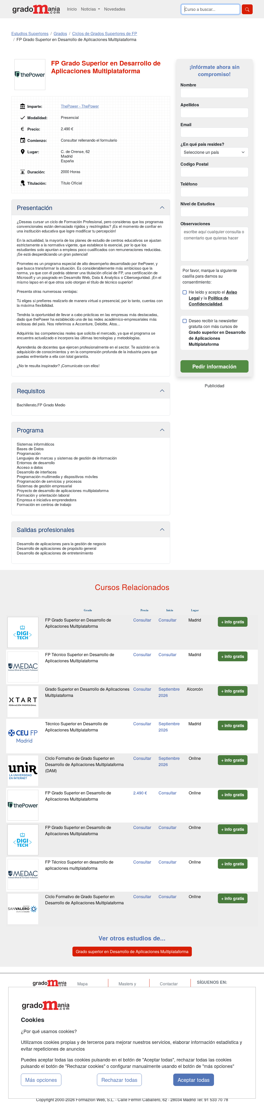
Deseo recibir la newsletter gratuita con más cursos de (217, 332)
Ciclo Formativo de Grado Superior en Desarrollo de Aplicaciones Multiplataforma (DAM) (84, 764)
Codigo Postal (194, 164)
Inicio (72, 9)
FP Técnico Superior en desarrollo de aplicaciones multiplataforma (79, 865)
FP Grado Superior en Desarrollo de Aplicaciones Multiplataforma (78, 623)
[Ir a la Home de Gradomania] (49, 983)
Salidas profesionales (46, 529)
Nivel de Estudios (197, 204)
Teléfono (188, 184)
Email (185, 124)
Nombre (188, 85)
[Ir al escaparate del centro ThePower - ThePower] (31, 74)
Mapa (82, 984)
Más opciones (41, 1079)
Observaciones (195, 224)
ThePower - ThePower (80, 106)
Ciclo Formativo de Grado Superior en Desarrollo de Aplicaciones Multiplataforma (84, 899)
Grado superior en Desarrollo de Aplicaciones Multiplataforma (132, 951)
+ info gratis (232, 622)
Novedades (114, 9)
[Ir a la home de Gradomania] (36, 9)
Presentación (34, 207)
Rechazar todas (119, 1079)
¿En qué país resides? (202, 144)
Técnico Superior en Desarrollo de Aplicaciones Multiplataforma (76, 727)
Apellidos (189, 105)
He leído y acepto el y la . (213, 298)
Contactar (169, 984)
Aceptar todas (194, 1079)
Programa (30, 429)
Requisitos (31, 390)
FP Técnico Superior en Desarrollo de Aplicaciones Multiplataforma (79, 657)
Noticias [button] (89, 9)
